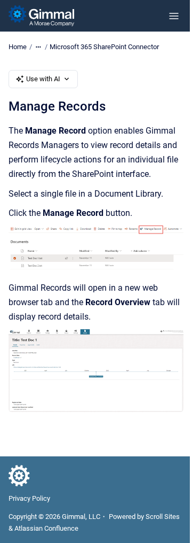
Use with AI (43, 79)
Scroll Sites (163, 517)
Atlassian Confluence (46, 528)
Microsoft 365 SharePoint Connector (104, 47)
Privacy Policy (29, 498)
